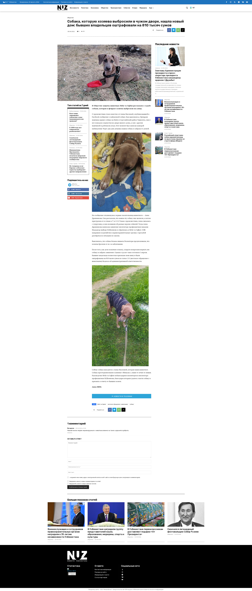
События (157, 68)
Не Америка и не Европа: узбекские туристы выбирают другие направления (77, 169)
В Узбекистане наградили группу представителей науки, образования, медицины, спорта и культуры (174, 123)
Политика (72, 147)
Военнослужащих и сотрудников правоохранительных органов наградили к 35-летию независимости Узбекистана (174, 106)
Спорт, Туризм (73, 163)
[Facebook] (226, 2)
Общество (70, 17)
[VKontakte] (243, 2)
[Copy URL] (183, 30)
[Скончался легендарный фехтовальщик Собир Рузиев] (185, 514)
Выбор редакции (74, 111)
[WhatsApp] (178, 30)
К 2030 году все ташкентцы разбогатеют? (75, 129)
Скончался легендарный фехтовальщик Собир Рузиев (75, 141)
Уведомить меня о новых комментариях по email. (85, 481)
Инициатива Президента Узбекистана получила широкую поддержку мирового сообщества (78, 155)
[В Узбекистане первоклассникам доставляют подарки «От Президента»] (159, 150)
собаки (132, 404)
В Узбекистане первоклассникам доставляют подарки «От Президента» (173, 152)
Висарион (70, 428)
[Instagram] (231, 2)
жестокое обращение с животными (118, 404)
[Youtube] (247, 2)
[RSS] (235, 2)
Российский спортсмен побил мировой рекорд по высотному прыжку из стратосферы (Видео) (174, 138)
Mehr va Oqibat (101, 404)
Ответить (69, 432)
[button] (187, 7)
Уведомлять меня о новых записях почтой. (82, 483)
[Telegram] (239, 2)
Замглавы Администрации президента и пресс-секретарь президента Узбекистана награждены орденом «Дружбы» (168, 75)
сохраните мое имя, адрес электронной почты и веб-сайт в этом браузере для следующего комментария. (105, 477)
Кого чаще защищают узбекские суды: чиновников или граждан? (76, 117)
